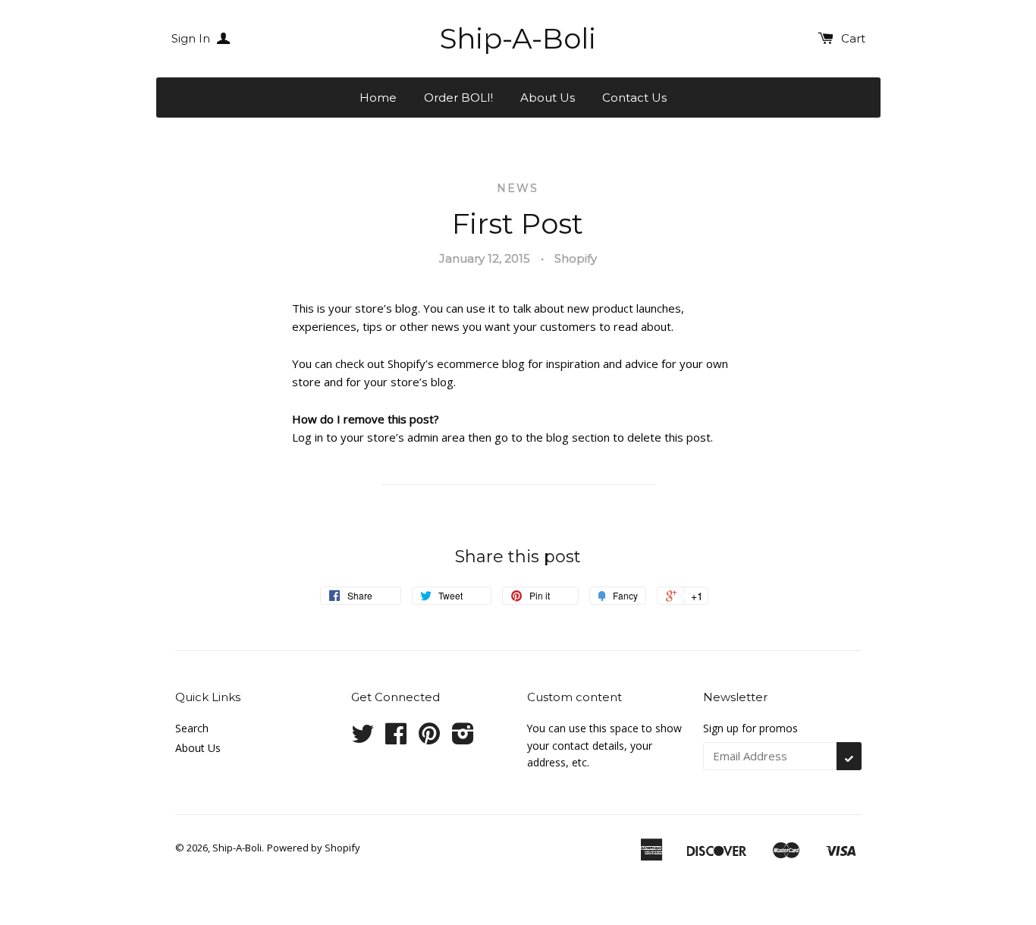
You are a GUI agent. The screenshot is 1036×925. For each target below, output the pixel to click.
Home (378, 97)
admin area (436, 437)
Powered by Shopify (313, 847)
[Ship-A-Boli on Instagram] (463, 739)
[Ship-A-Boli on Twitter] (362, 739)
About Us (547, 97)
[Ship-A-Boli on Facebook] (396, 739)
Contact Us (634, 97)
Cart (853, 38)
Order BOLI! (458, 97)
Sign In (192, 38)
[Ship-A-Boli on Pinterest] (429, 739)
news (517, 188)
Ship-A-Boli (518, 38)
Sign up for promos (750, 728)
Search (192, 728)
